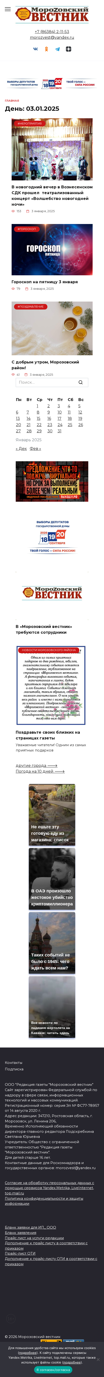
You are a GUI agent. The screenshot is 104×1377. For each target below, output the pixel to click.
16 (49, 418)
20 (18, 424)
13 (18, 418)
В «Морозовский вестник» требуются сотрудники (44, 629)
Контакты (13, 1063)
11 (69, 412)
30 (49, 431)
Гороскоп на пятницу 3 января (45, 282)
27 (18, 431)
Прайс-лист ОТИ (20, 1253)
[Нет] (98, 1359)
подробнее (28, 1353)
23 (49, 424)
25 (70, 424)
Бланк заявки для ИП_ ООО (30, 1227)
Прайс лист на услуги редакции (34, 1238)
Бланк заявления (20, 1233)
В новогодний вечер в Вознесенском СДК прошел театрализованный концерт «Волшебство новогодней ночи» (52, 196)
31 (59, 431)
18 (70, 418)
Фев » (35, 448)
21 (28, 424)
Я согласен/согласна (53, 1370)
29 (39, 431)
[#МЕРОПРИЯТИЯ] (52, 177)
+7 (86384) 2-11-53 (52, 31)
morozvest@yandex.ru (52, 37)
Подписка (14, 1069)
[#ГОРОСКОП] (52, 272)
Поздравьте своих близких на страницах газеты (48, 735)
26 (80, 424)
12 (80, 412)
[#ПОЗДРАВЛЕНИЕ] (52, 352)
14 (28, 418)
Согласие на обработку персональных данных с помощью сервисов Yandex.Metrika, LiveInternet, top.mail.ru (49, 1188)
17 (59, 418)
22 (39, 424)
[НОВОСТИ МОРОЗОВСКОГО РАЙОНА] (51, 722)
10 (60, 412)
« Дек (21, 448)
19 (80, 418)
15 (38, 418)
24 (60, 424)
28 (29, 431)
